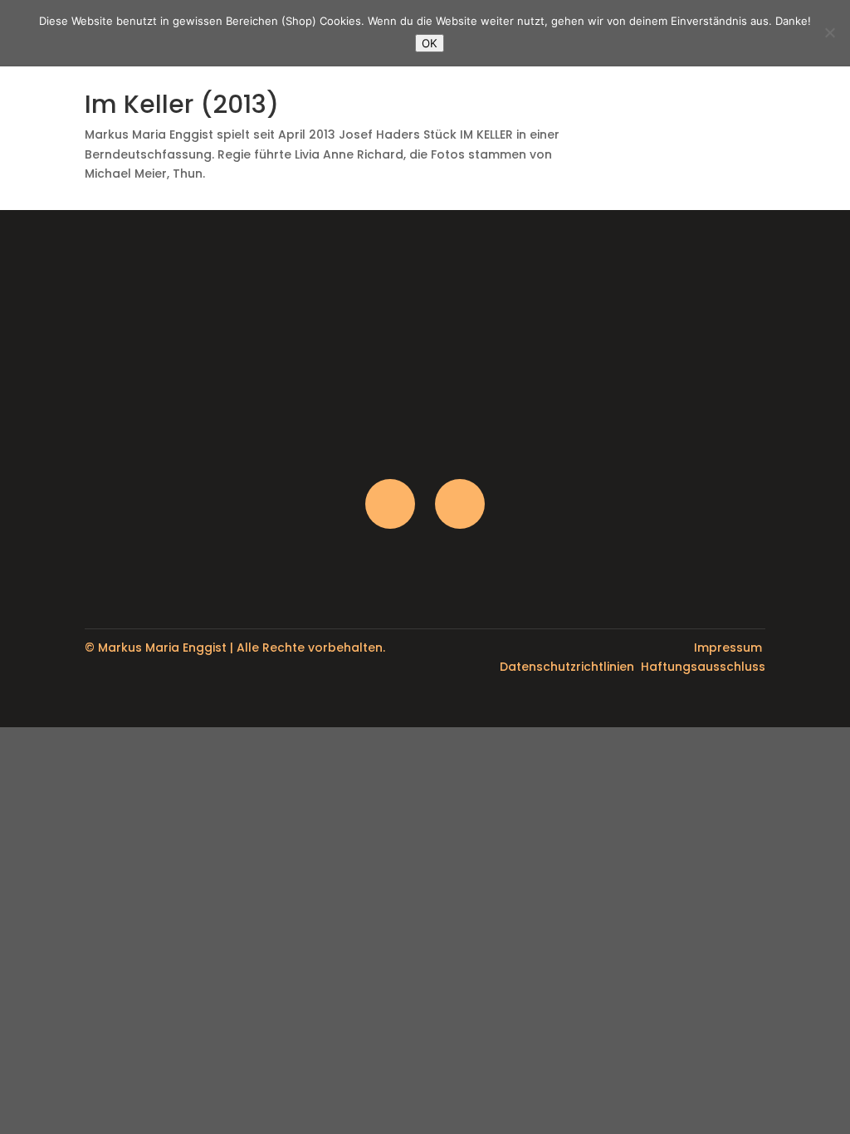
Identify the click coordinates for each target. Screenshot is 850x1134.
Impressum (728, 647)
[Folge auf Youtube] (460, 504)
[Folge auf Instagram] (390, 504)
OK (429, 43)
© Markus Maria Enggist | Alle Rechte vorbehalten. (235, 647)
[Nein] (829, 32)
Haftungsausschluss (703, 666)
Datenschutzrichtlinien (567, 666)
